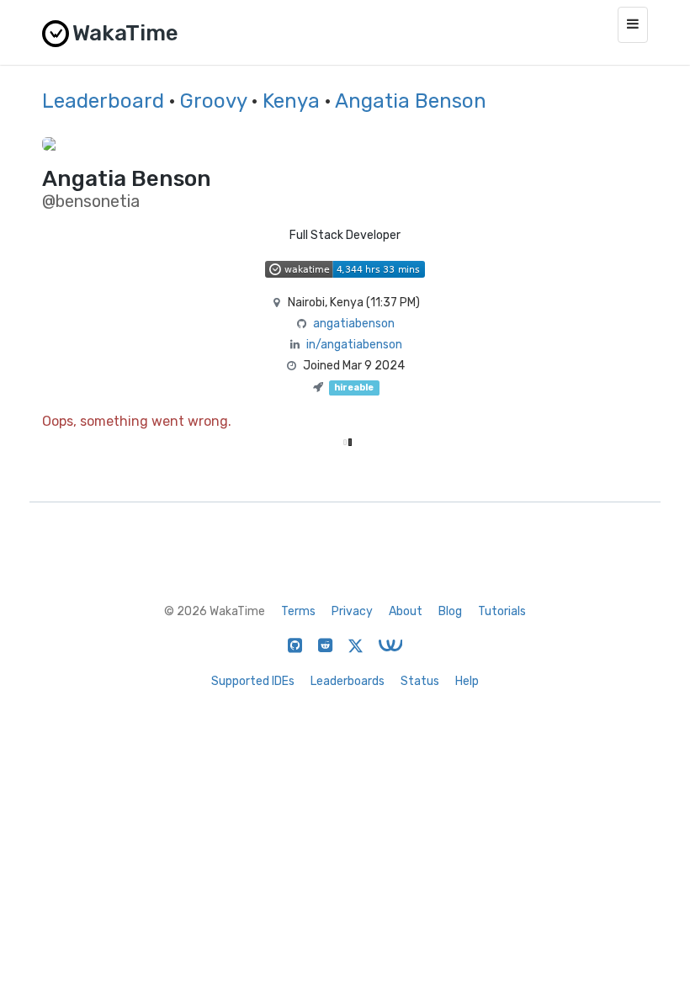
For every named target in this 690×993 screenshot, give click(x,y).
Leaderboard (103, 101)
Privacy (352, 611)
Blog (450, 611)
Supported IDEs (253, 681)
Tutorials (502, 611)
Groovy (213, 101)
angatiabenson (354, 323)
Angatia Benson (410, 101)
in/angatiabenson (354, 344)
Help (467, 681)
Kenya (291, 101)
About (405, 611)
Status (420, 681)
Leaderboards (347, 681)
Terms (298, 611)
